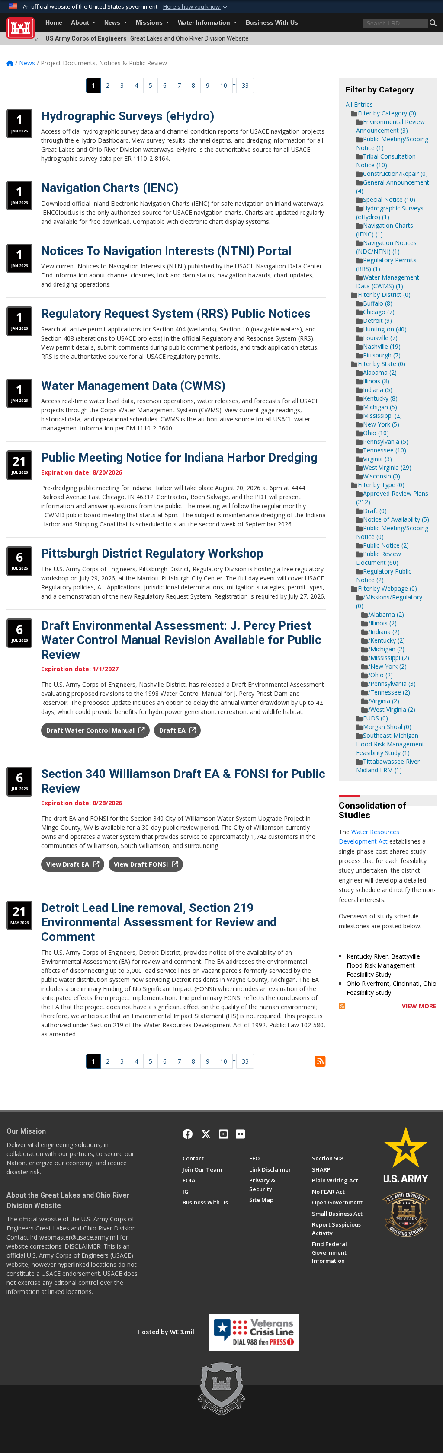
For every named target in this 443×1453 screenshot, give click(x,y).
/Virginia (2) (383, 701)
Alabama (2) (380, 372)
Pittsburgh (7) (382, 355)
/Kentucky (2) (386, 640)
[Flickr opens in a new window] (240, 1134)
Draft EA (173, 730)
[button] (196, 7)
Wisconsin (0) (381, 476)
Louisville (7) (380, 338)
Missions (150, 22)
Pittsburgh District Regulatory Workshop (152, 553)
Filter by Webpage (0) (387, 588)
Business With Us (272, 22)
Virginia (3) (377, 459)
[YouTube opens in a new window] (223, 1134)
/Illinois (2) (382, 623)
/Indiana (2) (384, 632)
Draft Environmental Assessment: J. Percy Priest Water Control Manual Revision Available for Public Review (181, 640)
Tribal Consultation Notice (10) (386, 160)
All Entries (359, 104)
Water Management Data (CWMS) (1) (387, 281)
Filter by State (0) (381, 364)
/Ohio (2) (380, 675)
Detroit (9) (377, 320)
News (113, 22)
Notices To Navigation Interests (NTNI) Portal (166, 251)
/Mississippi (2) (388, 657)
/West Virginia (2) (391, 709)
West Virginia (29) (387, 467)
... (235, 82)
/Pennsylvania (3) (392, 683)
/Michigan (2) (386, 649)
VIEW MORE (419, 1006)
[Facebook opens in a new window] (188, 1134)
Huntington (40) (385, 329)
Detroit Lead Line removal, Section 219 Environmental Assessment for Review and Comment (159, 922)
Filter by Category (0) (387, 113)
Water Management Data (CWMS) (133, 386)
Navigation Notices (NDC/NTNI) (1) (386, 247)
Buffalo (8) (377, 303)
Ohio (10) (376, 433)
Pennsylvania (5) (385, 441)
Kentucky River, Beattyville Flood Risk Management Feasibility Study (383, 965)
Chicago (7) (379, 312)
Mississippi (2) (382, 415)
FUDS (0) (375, 718)
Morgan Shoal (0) (387, 727)
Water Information (205, 22)
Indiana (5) (377, 390)
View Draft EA (68, 864)
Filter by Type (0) (381, 485)
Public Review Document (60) (378, 558)
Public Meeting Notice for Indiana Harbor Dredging (179, 457)
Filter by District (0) (384, 294)
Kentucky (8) (380, 398)
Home (53, 22)
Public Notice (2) (386, 545)
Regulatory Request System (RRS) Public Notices (176, 313)
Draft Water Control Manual (91, 730)
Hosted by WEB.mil (166, 1332)
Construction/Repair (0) (395, 173)
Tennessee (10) (384, 450)
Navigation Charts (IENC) (109, 188)
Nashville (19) (382, 346)
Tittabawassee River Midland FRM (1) (388, 765)
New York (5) (381, 424)
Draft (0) (375, 511)
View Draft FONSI (142, 864)
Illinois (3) (376, 381)
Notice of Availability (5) (396, 519)
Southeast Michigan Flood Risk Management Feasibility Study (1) (390, 744)
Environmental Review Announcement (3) (390, 126)
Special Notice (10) (389, 199)
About (81, 22)
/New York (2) (387, 666)
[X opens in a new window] (206, 1134)
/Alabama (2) (386, 614)
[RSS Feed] (342, 1006)
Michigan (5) (380, 407)
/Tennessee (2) (389, 692)
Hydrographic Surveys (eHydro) (127, 116)
